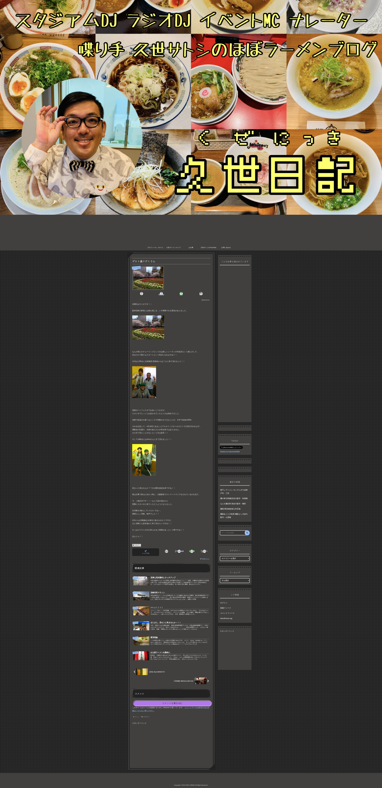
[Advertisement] (191, 230)
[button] (201, 294)
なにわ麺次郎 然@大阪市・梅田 (233, 504)
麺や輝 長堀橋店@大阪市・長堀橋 (234, 498)
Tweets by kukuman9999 (230, 452)
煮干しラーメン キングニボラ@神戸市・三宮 (234, 491)
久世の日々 (137, 545)
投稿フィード (225, 608)
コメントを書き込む (172, 703)
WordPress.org (226, 618)
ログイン (223, 603)
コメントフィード (227, 613)
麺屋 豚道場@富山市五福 (230, 509)
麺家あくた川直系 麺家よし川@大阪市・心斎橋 (234, 515)
